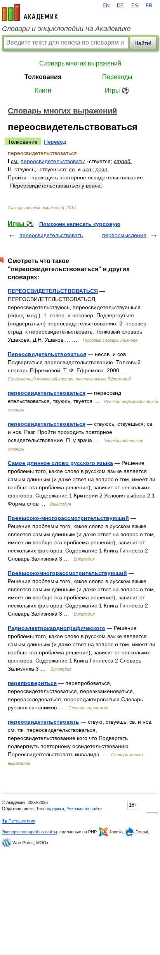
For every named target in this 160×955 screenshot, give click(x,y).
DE (120, 6)
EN (106, 6)
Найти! (142, 43)
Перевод (55, 142)
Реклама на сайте (84, 808)
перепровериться (32, 683)
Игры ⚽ (117, 90)
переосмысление (124, 235)
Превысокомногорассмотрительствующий (67, 573)
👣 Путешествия (18, 821)
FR (149, 6)
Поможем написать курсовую (79, 224)
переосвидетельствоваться (46, 393)
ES (134, 6)
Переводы (117, 77)
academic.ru (30, 12)
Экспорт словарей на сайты (29, 831)
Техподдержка (50, 808)
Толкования (42, 77)
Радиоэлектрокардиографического (56, 628)
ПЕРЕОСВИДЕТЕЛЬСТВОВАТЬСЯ (53, 291)
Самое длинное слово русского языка (60, 463)
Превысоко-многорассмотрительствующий (68, 518)
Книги (43, 90)
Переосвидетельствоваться (47, 354)
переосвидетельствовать (52, 161)
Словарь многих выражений (80, 63)
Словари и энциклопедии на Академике (66, 29)
